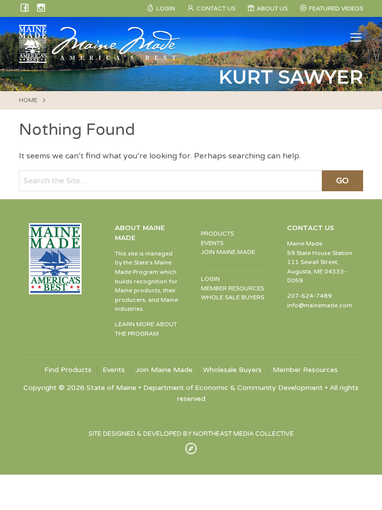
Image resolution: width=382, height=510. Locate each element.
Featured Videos (336, 8)
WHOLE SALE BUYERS (232, 297)
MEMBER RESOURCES (232, 288)
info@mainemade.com (319, 305)
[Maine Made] (100, 57)
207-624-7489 (309, 295)
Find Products (68, 370)
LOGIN (210, 278)
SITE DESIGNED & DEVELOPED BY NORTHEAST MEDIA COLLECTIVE (191, 434)
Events (113, 370)
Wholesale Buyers (232, 370)
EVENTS (212, 243)
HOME (28, 100)
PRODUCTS (217, 233)
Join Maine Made (164, 370)
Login (165, 8)
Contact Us (215, 8)
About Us (272, 8)
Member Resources (305, 370)
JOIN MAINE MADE (228, 252)
